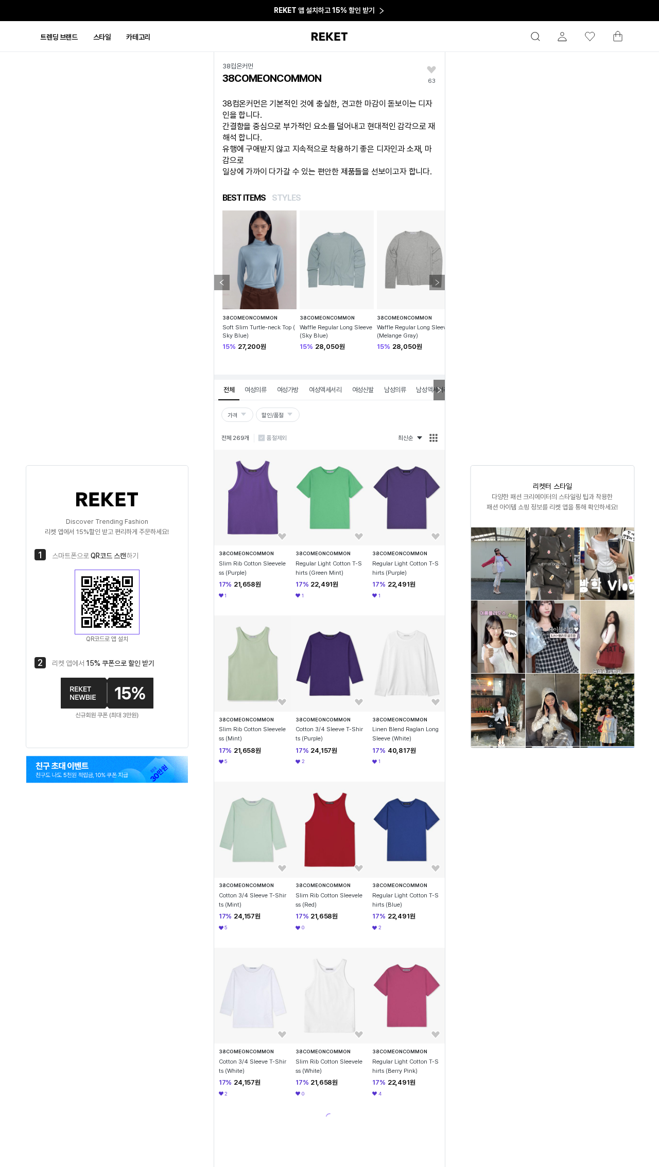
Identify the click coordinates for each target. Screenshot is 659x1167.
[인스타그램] (107, 769)
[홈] (329, 36)
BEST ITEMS (244, 198)
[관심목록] (585, 36)
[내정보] (557, 36)
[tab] (58, 37)
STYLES (286, 198)
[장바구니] (613, 39)
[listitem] (498, 563)
